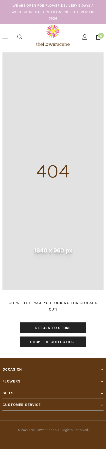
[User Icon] (85, 37)
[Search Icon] (19, 37)
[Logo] (53, 36)
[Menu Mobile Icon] (5, 37)
